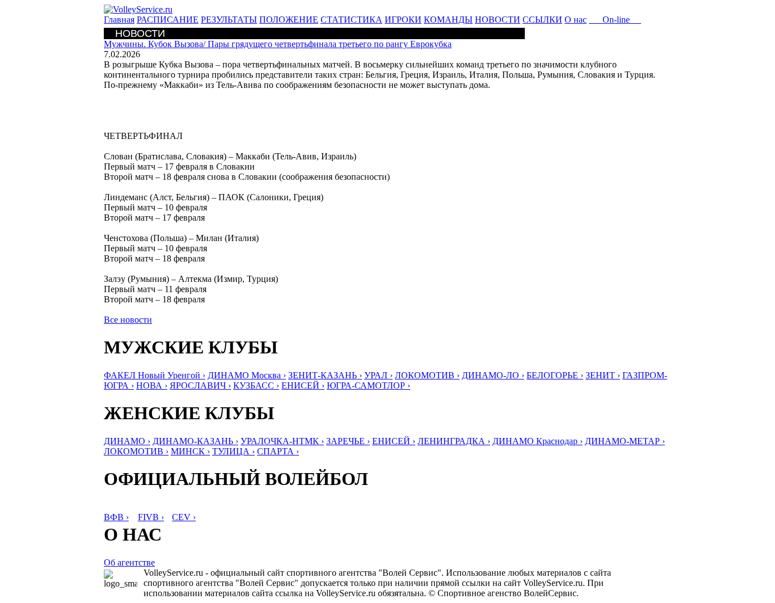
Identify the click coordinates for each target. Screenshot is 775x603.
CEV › (184, 517)
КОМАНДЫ (448, 19)
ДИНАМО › (127, 441)
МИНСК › (190, 451)
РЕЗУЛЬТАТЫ (229, 19)
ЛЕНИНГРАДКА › (454, 441)
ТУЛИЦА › (233, 451)
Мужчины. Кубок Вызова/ (278, 44)
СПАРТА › (278, 451)
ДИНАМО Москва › (247, 375)
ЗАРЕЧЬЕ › (348, 441)
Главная (119, 19)
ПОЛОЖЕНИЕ (288, 19)
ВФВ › (116, 517)
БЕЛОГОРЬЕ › (555, 375)
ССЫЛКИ (542, 19)
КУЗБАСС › (256, 385)
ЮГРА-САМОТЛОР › (368, 385)
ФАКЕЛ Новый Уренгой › (154, 375)
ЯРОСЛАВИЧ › (200, 385)
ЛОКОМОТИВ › (427, 375)
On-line (615, 19)
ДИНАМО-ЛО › (493, 375)
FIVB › (151, 517)
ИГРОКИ (403, 19)
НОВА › (151, 385)
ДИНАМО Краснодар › (537, 441)
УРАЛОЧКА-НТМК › (282, 441)
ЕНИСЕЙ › (303, 385)
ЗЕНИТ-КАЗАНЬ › (325, 375)
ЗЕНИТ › (603, 375)
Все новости (128, 319)
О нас (576, 19)
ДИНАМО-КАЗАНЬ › (195, 441)
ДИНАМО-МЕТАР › (625, 441)
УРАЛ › (378, 375)
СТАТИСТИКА (351, 19)
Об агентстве (129, 562)
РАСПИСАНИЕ (168, 19)
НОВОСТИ (497, 19)
